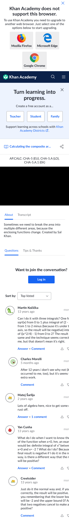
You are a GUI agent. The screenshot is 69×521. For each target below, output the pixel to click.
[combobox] (34, 296)
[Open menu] (63, 77)
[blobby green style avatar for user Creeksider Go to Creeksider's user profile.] (12, 481)
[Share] (62, 146)
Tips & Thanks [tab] (32, 250)
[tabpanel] (34, 229)
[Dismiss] (63, 3)
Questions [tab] (11, 250)
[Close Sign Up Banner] (62, 90)
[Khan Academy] (18, 77)
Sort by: (10, 296)
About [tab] (9, 214)
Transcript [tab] (24, 214)
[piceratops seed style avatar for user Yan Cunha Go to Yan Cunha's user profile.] (9, 430)
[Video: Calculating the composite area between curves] (34, 186)
